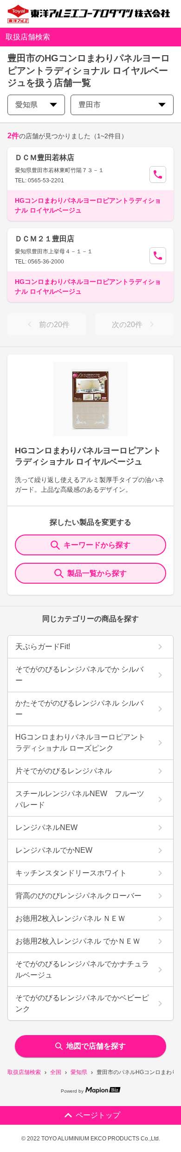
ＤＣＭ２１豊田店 (44, 239)
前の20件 (54, 324)
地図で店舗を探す (96, 1046)
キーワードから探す (97, 545)
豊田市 (89, 105)
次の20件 (127, 324)
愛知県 (79, 1072)
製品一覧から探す (97, 573)
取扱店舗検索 (24, 1072)
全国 (55, 1072)
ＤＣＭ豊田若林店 (44, 157)
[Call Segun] (157, 174)
